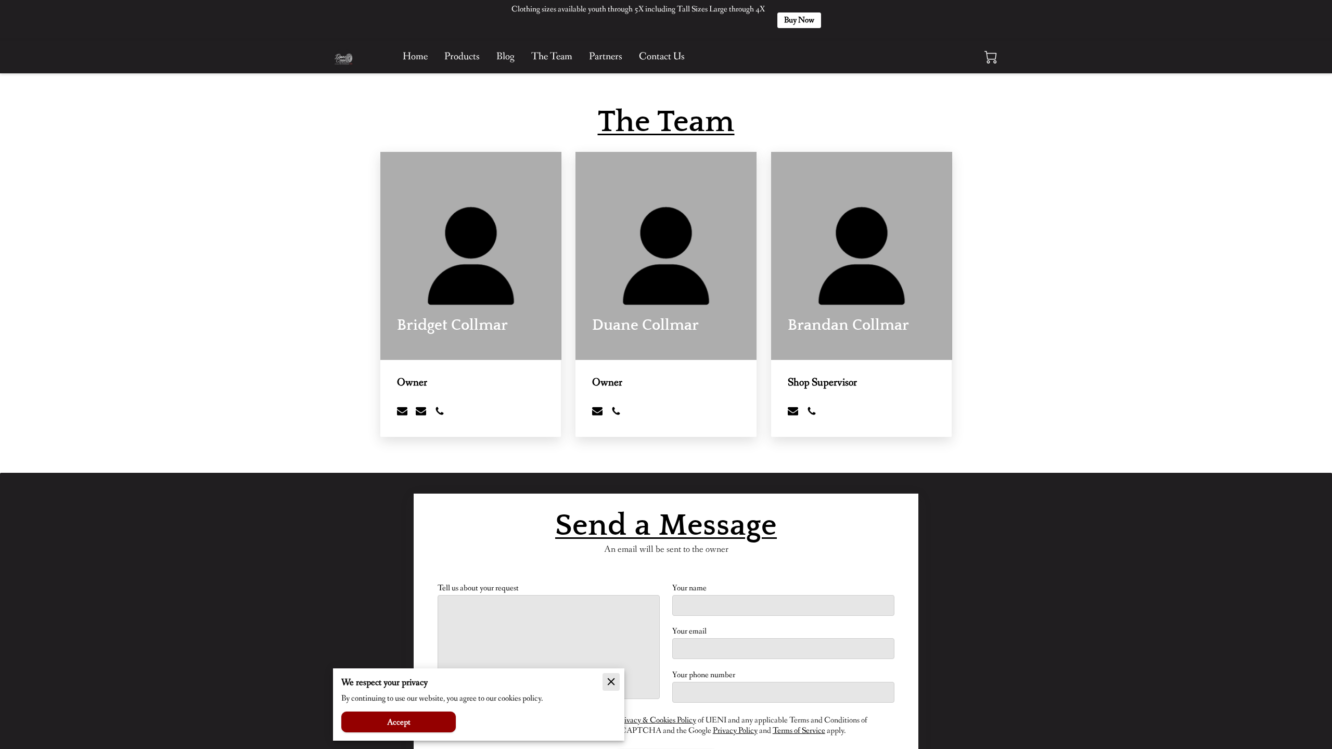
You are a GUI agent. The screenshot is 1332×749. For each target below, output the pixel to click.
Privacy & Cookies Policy (656, 720)
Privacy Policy (735, 730)
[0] (990, 57)
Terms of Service (799, 730)
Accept (399, 722)
